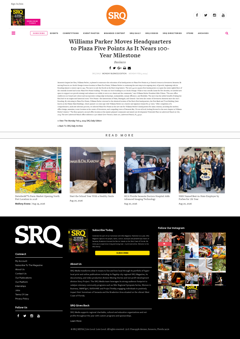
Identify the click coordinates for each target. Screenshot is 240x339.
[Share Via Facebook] (110, 68)
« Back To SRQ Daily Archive (70, 125)
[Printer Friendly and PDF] (124, 68)
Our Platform (21, 282)
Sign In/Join (17, 3)
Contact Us (20, 273)
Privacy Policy (22, 298)
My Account (21, 261)
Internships (20, 286)
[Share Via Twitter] (114, 68)
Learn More (75, 321)
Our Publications (23, 278)
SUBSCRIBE (122, 253)
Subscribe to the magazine (28, 265)
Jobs (17, 290)
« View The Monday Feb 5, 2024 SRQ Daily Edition (80, 120)
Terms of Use (21, 294)
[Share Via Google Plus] (119, 68)
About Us (19, 269)
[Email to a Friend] (129, 68)
